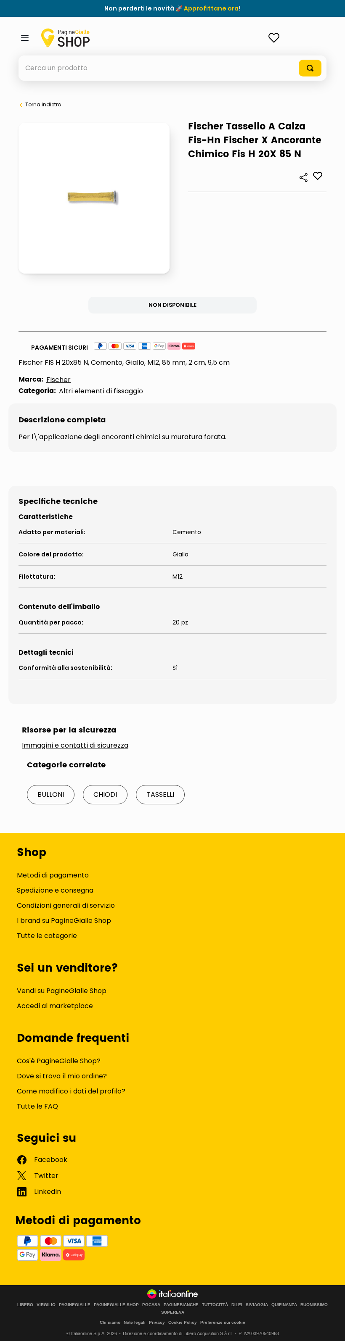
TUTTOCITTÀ (215, 1305)
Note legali (135, 1322)
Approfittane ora (211, 8)
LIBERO (25, 1305)
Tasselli (160, 794)
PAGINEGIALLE (74, 1305)
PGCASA (151, 1305)
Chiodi (105, 794)
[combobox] (172, 68)
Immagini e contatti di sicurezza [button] (75, 745)
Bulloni (50, 794)
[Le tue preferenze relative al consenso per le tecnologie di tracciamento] (330, 1326)
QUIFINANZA (284, 1305)
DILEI (236, 1305)
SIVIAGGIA (257, 1305)
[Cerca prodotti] (310, 68)
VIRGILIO (46, 1305)
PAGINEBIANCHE (181, 1305)
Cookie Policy (182, 1322)
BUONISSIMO (314, 1305)
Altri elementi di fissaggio (101, 391)
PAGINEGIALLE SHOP (116, 1305)
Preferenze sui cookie (222, 1322)
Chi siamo (110, 1322)
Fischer (58, 380)
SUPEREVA (172, 1312)
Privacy (157, 1322)
